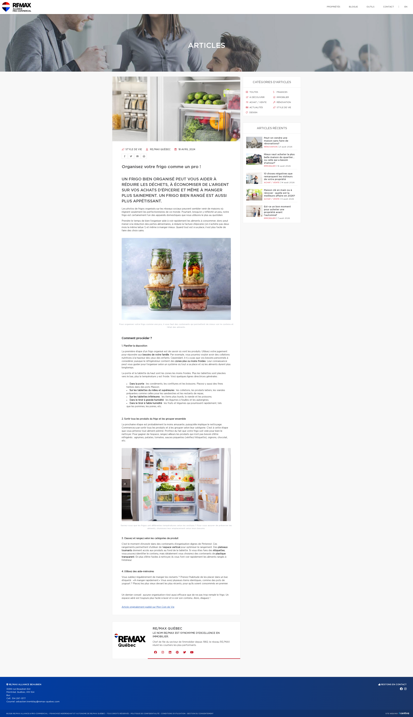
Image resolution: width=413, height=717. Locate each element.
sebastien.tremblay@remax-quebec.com (38, 702)
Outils (370, 7)
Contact (388, 7)
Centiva (404, 713)
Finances (281, 92)
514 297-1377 (19, 698)
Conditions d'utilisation (173, 713)
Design (253, 113)
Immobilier (282, 97)
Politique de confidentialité (145, 713)
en (405, 7)
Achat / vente (258, 102)
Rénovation (283, 102)
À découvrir (257, 97)
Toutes (253, 92)
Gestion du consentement (200, 713)
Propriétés (333, 7)
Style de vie (133, 149)
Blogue (353, 7)
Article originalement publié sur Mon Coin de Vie (148, 607)
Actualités (256, 108)
